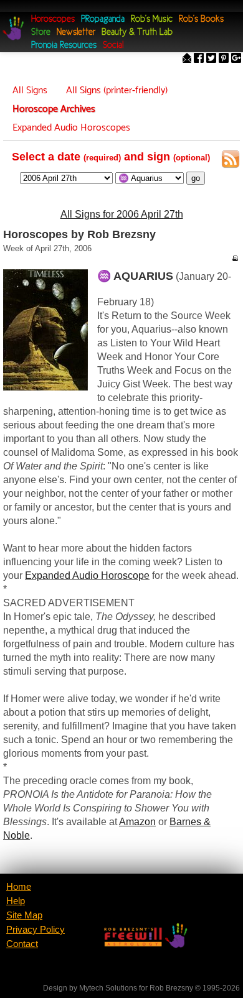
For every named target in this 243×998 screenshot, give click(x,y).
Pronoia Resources (64, 46)
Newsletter (76, 33)
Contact (22, 944)
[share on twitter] (211, 59)
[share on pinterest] (224, 59)
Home (18, 887)
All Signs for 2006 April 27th (121, 214)
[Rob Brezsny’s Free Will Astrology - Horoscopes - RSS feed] (230, 161)
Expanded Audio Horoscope (87, 575)
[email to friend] (187, 59)
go (195, 178)
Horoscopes (53, 20)
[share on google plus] (236, 59)
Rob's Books (201, 20)
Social (113, 46)
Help (15, 901)
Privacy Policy (35, 930)
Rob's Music (152, 20)
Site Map (24, 915)
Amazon (137, 821)
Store (40, 33)
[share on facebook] (199, 59)
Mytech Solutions (108, 988)
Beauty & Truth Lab (137, 33)
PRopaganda (103, 20)
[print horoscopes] (235, 258)
